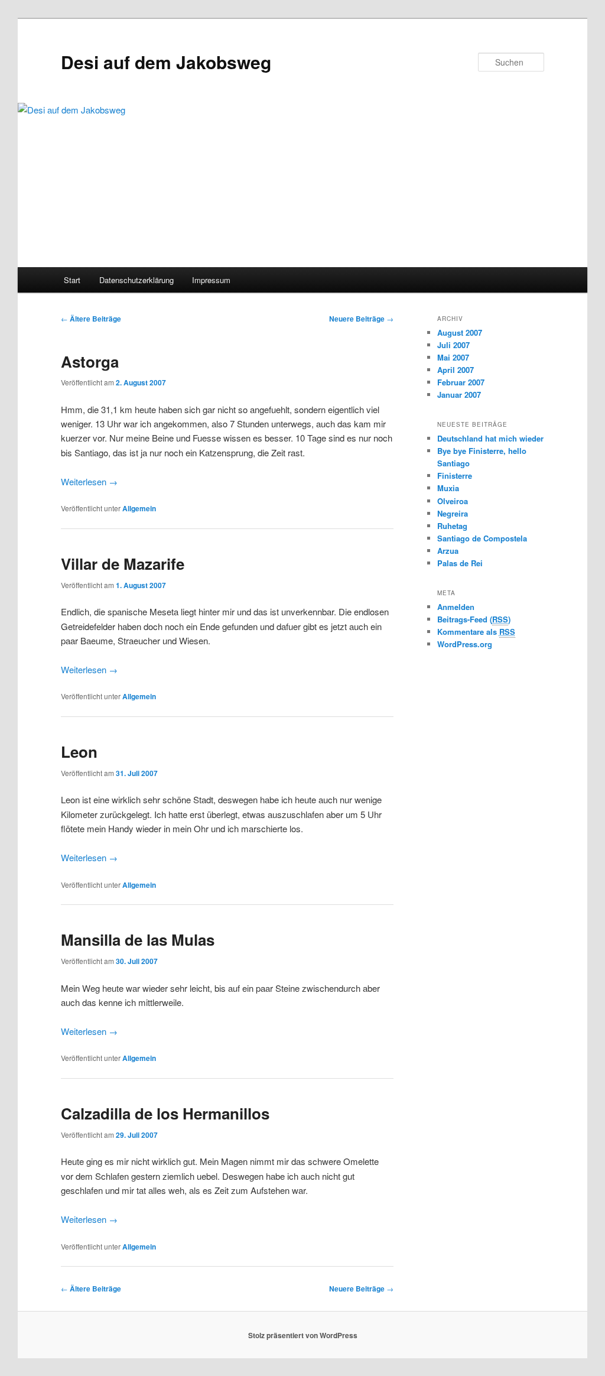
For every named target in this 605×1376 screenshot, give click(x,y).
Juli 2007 (453, 345)
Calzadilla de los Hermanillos (165, 1113)
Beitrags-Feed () (473, 619)
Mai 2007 (453, 357)
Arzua (447, 550)
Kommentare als (476, 631)
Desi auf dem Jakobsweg (166, 61)
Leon (79, 751)
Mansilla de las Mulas (137, 939)
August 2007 (459, 332)
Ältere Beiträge (91, 318)
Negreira (452, 513)
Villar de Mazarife (122, 564)
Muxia (448, 488)
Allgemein (139, 508)
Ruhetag (452, 525)
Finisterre (454, 475)
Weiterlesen (89, 481)
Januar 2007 (459, 394)
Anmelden (455, 606)
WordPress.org (464, 644)
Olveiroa (452, 501)
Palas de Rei (460, 563)
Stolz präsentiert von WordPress (302, 1335)
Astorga (90, 361)
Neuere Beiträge (361, 318)
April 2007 (455, 369)
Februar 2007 (460, 382)
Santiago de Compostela (482, 538)
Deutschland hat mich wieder (490, 438)
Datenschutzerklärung (136, 279)
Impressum (211, 279)
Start (72, 279)
